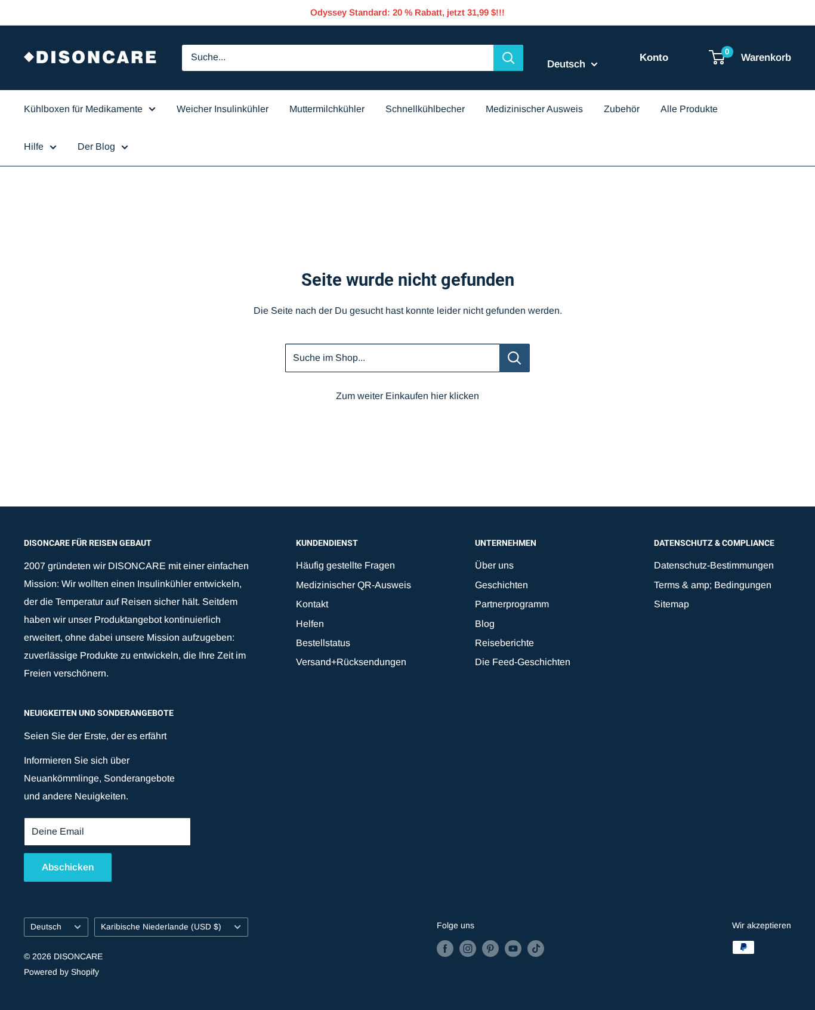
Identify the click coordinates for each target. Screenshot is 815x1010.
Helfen (310, 624)
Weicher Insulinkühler (222, 109)
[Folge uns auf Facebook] (445, 948)
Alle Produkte (689, 109)
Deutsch (45, 926)
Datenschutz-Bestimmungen (714, 565)
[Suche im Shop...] (514, 358)
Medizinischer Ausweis (534, 109)
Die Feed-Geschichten (522, 662)
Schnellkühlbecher (425, 109)
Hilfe (34, 146)
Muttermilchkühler (327, 109)
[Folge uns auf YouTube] (513, 948)
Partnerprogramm (512, 604)
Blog (485, 624)
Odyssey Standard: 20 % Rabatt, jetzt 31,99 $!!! (407, 12)
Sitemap (671, 604)
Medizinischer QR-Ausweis (353, 585)
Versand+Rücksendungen (351, 662)
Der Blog (96, 146)
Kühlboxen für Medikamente (83, 109)
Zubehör (622, 109)
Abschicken (68, 867)
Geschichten (501, 585)
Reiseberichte (504, 643)
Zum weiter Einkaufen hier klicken (407, 396)
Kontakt (312, 604)
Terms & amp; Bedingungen (712, 585)
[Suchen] (508, 58)
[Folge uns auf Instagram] (467, 948)
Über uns (494, 565)
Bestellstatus (323, 643)
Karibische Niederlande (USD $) (161, 926)
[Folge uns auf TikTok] (535, 948)
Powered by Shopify (61, 972)
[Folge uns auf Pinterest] (490, 948)
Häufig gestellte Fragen (345, 565)
